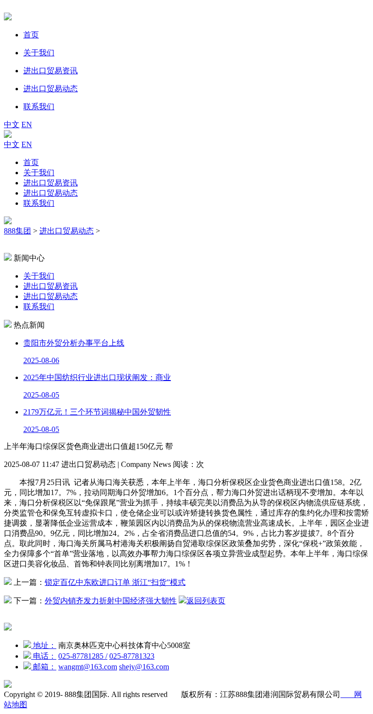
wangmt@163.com (87, 667)
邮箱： (43, 667)
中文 (11, 124)
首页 (31, 162)
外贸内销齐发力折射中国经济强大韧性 (111, 601)
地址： (43, 645)
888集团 (17, 231)
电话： (43, 656)
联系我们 (38, 203)
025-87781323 (131, 656)
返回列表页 (205, 601)
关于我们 (38, 172)
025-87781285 (82, 656)
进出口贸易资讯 (50, 183)
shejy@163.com (144, 667)
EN (26, 124)
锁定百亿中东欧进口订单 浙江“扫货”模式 (115, 582)
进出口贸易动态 (50, 193)
